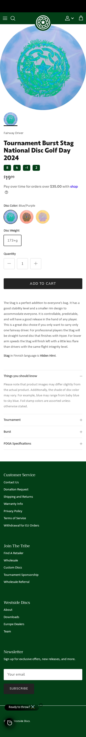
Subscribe (19, 689)
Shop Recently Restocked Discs (43, 6)
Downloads (11, 617)
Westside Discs (21, 721)
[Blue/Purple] (10, 217)
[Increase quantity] (35, 263)
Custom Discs (13, 567)
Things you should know (20, 376)
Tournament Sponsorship (21, 575)
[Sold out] (43, 217)
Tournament (12, 420)
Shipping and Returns (18, 497)
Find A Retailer (13, 553)
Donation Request (16, 489)
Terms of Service (15, 518)
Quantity (10, 254)
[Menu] (5, 18)
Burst (7, 432)
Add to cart (43, 283)
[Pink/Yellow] (26, 217)
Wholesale (11, 560)
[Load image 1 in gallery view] (43, 67)
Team (7, 631)
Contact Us (11, 482)
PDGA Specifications (17, 443)
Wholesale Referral (16, 582)
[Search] (15, 18)
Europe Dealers (14, 624)
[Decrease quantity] (9, 263)
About (8, 610)
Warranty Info (13, 504)
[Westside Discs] (43, 17)
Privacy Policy (13, 511)
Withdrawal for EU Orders (21, 525)
